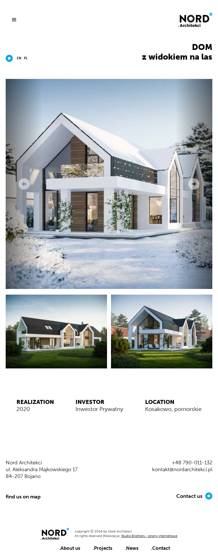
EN (19, 58)
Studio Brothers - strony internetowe (149, 536)
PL (26, 58)
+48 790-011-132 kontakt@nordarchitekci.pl (182, 466)
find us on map (23, 497)
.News (132, 548)
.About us (69, 548)
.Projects (102, 548)
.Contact (160, 548)
